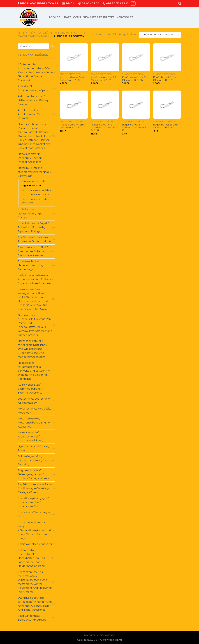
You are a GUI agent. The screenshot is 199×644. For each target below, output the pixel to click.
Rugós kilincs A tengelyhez (36, 190)
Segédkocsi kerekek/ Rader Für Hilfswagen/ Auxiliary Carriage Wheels (35, 488)
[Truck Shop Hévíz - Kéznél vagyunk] (31, 17)
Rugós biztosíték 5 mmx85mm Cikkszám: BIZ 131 (104, 127)
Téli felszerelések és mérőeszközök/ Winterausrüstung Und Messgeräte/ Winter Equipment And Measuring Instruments (35, 582)
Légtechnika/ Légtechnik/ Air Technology (34, 400)
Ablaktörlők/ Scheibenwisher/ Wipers (33, 88)
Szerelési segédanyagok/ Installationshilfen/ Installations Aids (33, 502)
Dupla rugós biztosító (33, 181)
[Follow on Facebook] (133, 3)
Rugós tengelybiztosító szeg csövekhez (37, 201)
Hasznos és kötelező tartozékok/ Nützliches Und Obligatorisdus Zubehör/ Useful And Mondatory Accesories (32, 348)
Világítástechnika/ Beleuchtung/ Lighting (32, 617)
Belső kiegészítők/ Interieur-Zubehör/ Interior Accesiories (30, 157)
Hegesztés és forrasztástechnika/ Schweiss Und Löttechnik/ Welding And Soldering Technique (34, 370)
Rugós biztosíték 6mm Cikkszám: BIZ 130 (73, 126)
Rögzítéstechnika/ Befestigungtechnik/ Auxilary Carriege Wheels (33, 474)
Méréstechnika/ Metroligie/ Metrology (34, 410)
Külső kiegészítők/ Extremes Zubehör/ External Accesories (30, 388)
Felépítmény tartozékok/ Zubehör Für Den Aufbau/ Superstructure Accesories (34, 279)
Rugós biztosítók (31, 185)
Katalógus (72, 17)
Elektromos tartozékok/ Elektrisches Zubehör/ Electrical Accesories (33, 251)
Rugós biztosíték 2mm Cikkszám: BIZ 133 (166, 126)
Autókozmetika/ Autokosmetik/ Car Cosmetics (29, 114)
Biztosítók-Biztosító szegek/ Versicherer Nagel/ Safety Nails (52, 34)
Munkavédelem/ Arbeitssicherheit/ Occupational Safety (30, 436)
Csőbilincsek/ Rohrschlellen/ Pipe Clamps (30, 213)
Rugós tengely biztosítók (35, 194)
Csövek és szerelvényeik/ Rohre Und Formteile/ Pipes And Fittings (33, 227)
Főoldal (55, 17)
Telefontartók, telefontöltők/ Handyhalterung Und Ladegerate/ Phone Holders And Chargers (31, 558)
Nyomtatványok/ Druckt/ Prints (33, 448)
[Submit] (52, 46)
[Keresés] (179, 3)
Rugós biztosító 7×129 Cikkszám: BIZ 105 (103, 79)
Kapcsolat (125, 17)
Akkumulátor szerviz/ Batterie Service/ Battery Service (33, 100)
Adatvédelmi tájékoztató (99, 635)
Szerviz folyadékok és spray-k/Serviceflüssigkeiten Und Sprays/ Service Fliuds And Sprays (34, 530)
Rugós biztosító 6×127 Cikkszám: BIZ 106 (134, 79)
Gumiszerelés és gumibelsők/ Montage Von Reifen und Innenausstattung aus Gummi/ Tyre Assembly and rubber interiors (35, 325)
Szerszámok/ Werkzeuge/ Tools (34, 514)
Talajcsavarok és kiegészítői (35, 544)
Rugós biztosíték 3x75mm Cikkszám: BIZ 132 (135, 127)
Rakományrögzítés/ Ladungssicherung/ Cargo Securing (34, 460)
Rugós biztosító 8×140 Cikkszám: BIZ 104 (72, 79)
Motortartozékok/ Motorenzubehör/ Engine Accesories (34, 422)
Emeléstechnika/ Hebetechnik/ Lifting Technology (30, 265)
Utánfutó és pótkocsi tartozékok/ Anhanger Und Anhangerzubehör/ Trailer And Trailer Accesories (35, 603)
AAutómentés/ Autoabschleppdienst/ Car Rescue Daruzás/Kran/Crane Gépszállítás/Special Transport (35, 72)
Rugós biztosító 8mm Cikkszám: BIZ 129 (165, 79)
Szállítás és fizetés (98, 17)
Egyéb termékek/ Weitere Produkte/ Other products (34, 239)
